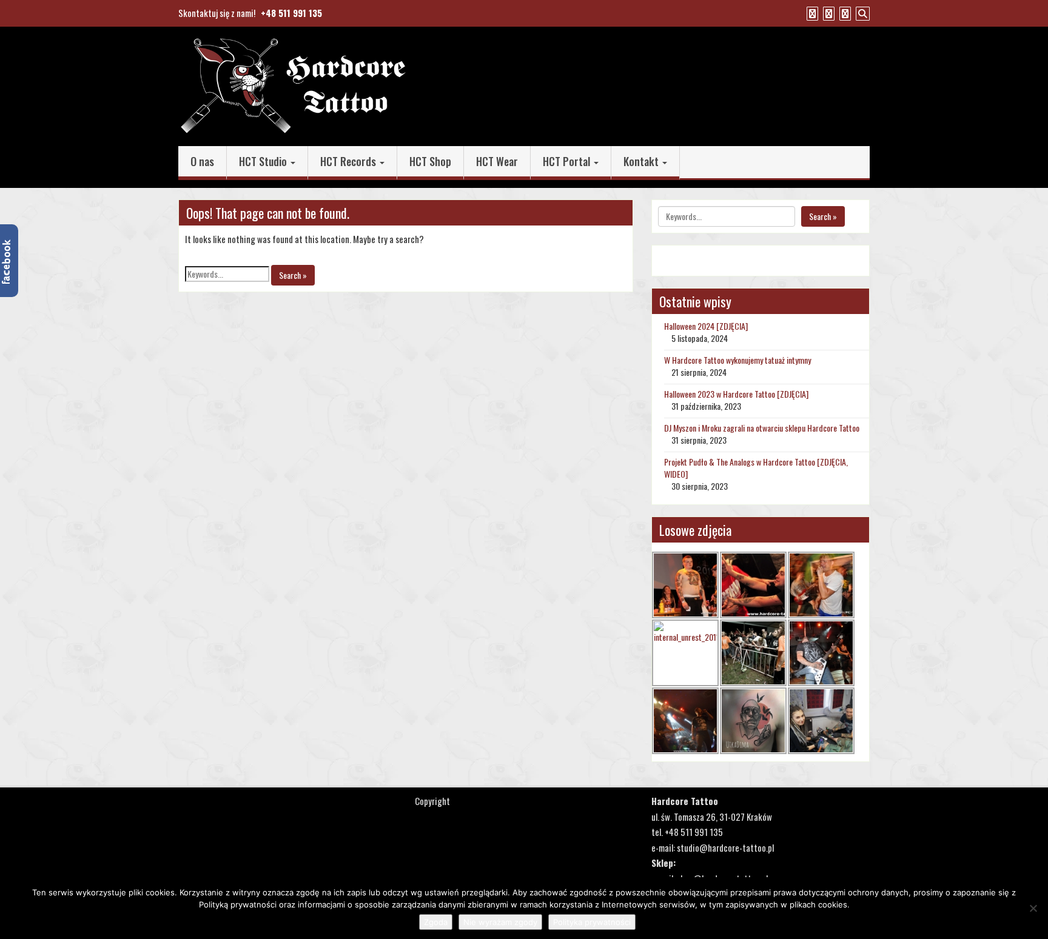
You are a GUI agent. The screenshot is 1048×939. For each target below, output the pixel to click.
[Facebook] (811, 12)
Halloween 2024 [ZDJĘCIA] (706, 325)
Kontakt (642, 161)
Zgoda (436, 922)
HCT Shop (430, 161)
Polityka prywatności (592, 922)
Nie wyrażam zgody (500, 922)
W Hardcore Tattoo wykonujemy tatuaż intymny (737, 359)
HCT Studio (264, 161)
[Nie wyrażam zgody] (1033, 908)
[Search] (861, 12)
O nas (202, 161)
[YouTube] (827, 12)
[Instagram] (843, 12)
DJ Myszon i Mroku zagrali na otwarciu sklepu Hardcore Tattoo (761, 427)
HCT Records (349, 161)
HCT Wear (497, 161)
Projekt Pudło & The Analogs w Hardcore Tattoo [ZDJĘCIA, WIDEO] (756, 467)
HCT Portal (568, 161)
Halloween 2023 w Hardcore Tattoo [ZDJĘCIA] (736, 393)
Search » (293, 275)
